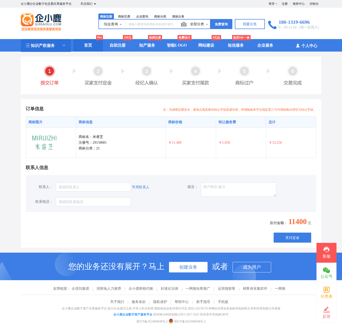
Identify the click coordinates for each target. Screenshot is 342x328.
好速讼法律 (169, 288)
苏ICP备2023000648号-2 (152, 321)
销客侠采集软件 (255, 288)
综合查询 (111, 24)
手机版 (223, 302)
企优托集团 (80, 288)
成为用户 (252, 267)
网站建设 (206, 45)
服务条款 (139, 302)
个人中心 (309, 46)
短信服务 (236, 45)
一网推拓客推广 (198, 288)
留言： (193, 187)
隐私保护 (160, 302)
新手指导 (203, 302)
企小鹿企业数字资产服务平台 (132, 314)
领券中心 (299, 4)
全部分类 (197, 24)
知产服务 (147, 45)
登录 (272, 4)
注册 (285, 4)
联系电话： (44, 202)
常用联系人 (140, 187)
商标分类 (160, 16)
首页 (88, 45)
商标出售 (178, 16)
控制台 (314, 4)
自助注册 (118, 45)
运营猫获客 (226, 288)
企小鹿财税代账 (141, 288)
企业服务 (265, 45)
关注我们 (86, 4)
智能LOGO (177, 45)
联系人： (46, 187)
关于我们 (117, 302)
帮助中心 (182, 302)
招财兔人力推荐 (109, 288)
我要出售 (250, 24)
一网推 (280, 288)
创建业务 (188, 267)
